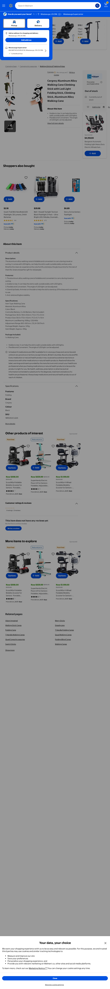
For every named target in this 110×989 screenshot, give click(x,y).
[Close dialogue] (105, 943)
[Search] (97, 5)
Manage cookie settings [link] (54, 985)
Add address (26, 40)
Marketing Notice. (37, 968)
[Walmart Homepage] (11, 5)
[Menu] (4, 5)
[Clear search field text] (94, 5)
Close (55, 978)
